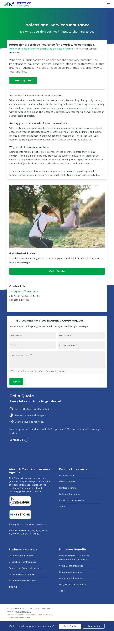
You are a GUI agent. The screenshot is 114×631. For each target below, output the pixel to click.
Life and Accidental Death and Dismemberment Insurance (74, 557)
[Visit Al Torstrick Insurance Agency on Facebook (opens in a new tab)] (17, 306)
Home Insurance (67, 481)
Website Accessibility (35, 524)
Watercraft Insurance (69, 494)
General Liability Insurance (22, 561)
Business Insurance (28, 48)
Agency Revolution (23, 611)
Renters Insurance (68, 487)
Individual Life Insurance (71, 500)
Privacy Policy (16, 524)
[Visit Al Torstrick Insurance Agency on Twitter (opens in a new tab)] (11, 306)
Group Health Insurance (71, 578)
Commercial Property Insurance (25, 568)
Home (12, 48)
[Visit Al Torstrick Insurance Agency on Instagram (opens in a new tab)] (28, 306)
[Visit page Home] (17, 4)
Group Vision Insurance (70, 572)
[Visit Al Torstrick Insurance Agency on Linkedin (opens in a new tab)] (23, 306)
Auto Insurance (66, 475)
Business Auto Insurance (21, 555)
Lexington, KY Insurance (24, 291)
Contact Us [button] (16, 439)
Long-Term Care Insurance (72, 584)
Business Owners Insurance (22, 580)
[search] (103, 4)
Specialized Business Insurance (56, 48)
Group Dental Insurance (71, 565)
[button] (108, 4)
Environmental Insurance (21, 574)
